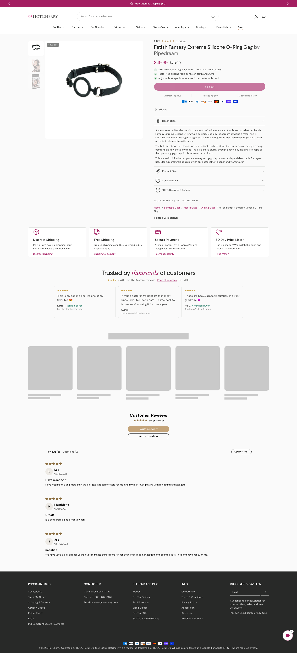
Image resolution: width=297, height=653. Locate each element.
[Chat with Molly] (288, 635)
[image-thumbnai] (36, 48)
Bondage (201, 27)
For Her (57, 27)
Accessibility (35, 591)
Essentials (222, 27)
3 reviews (181, 41)
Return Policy (35, 613)
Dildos (138, 27)
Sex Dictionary (141, 602)
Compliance (188, 591)
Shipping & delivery (105, 253)
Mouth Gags (190, 207)
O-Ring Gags (208, 207)
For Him (76, 27)
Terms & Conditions (192, 596)
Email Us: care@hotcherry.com (101, 602)
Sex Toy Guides (141, 596)
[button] (209, 87)
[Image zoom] (94, 90)
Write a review (149, 429)
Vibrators (119, 27)
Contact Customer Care (97, 591)
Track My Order (37, 596)
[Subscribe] (265, 592)
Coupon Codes (36, 607)
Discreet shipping (43, 253)
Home (157, 207)
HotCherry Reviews (192, 618)
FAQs (31, 618)
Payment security (164, 253)
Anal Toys (180, 27)
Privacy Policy (189, 602)
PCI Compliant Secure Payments (46, 623)
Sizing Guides (140, 607)
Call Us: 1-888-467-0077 (98, 596)
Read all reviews (167, 280)
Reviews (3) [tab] (53, 451)
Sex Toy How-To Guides (146, 618)
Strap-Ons (159, 27)
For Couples (97, 27)
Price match (222, 253)
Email (235, 591)
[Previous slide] (9, 4)
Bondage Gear (172, 207)
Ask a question (148, 436)
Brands (136, 591)
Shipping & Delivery (39, 602)
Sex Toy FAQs (140, 613)
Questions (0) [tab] (70, 451)
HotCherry (54, 647)
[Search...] (213, 16)
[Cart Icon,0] (263, 16)
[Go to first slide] (288, 4)
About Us (187, 613)
